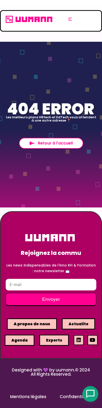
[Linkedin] (79, 340)
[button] (70, 19)
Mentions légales (28, 397)
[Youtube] (93, 340)
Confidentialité (76, 397)
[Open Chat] (90, 394)
